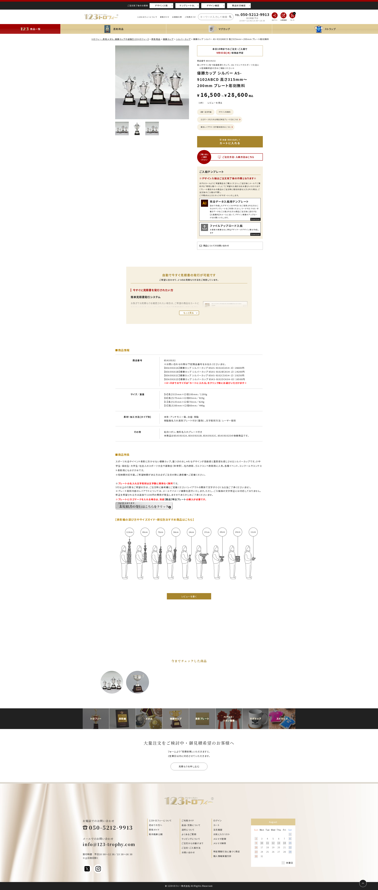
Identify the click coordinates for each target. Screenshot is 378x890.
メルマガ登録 (219, 838)
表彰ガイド (164, 17)
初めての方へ (155, 825)
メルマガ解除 (219, 843)
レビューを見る (215, 102)
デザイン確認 (213, 5)
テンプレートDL (187, 5)
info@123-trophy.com (109, 844)
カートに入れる (230, 141)
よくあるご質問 (189, 834)
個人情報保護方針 (222, 856)
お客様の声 (177, 17)
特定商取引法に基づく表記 (226, 851)
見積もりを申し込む (189, 766)
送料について (188, 829)
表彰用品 (156, 39)
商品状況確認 (239, 5)
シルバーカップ (183, 39)
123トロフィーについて (147, 17)
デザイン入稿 (161, 5)
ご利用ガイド (190, 17)
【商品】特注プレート (175, 499)
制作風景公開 (156, 834)
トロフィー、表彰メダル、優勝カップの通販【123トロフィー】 (120, 39)
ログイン (217, 820)
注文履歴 (218, 829)
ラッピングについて (191, 838)
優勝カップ (168, 39)
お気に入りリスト (221, 834)
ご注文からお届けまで (192, 843)
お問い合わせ (188, 852)
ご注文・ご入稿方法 (191, 847)
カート (216, 825)
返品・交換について (191, 825)
